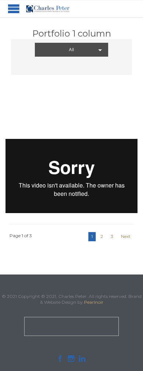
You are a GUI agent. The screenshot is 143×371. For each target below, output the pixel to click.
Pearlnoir (93, 302)
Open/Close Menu (13, 8)
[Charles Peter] (48, 8)
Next (126, 236)
